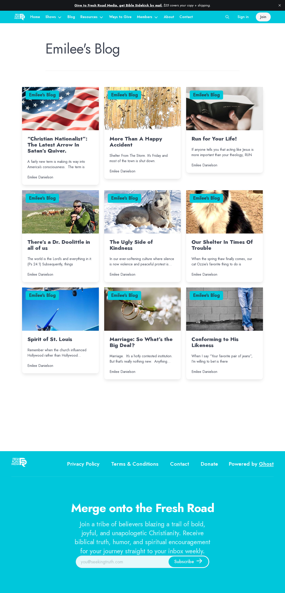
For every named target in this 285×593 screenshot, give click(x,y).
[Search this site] (227, 17)
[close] (279, 5)
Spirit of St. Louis (49, 339)
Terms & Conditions (135, 464)
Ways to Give (120, 16)
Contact (186, 16)
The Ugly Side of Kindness (131, 245)
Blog (71, 16)
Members (144, 16)
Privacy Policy (83, 464)
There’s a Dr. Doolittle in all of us (58, 245)
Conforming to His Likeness (214, 342)
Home (35, 16)
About (169, 16)
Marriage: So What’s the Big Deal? (141, 342)
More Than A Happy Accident (136, 142)
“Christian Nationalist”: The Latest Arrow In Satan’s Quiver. (57, 145)
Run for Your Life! (214, 139)
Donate (209, 464)
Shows (50, 16)
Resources (89, 16)
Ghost (266, 464)
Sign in (243, 16)
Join (263, 16)
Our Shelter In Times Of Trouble (222, 245)
